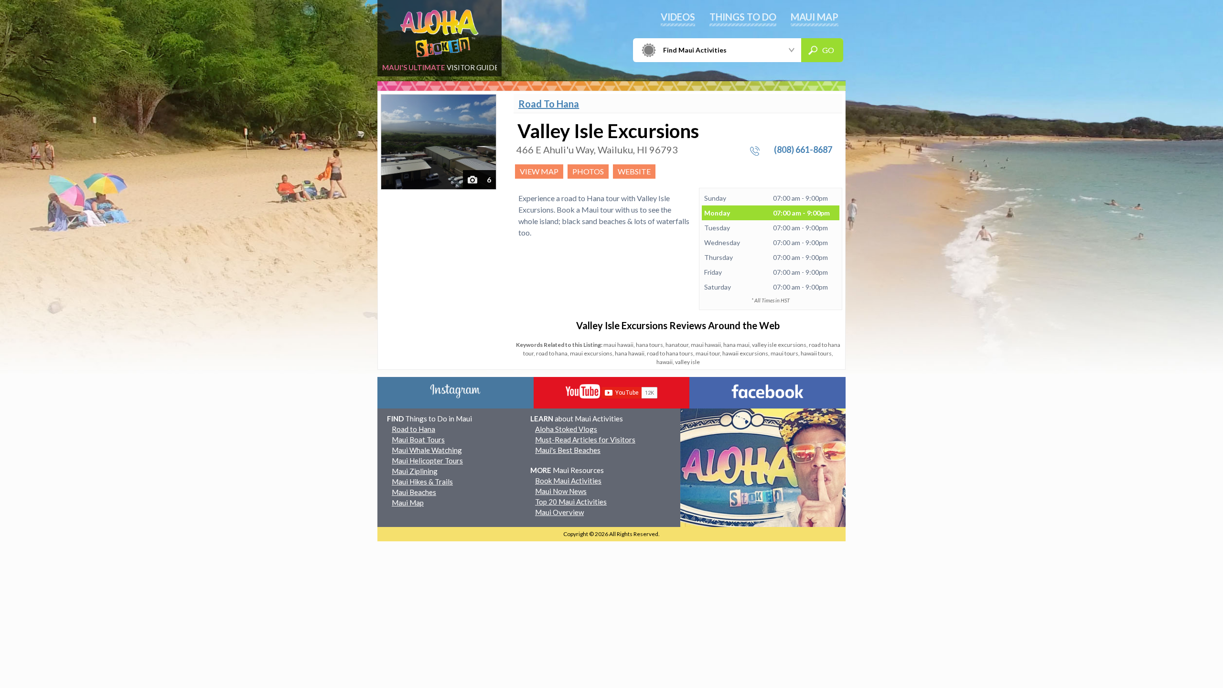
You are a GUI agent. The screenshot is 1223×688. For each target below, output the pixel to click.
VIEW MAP (539, 171)
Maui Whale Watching (427, 450)
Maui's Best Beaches (568, 450)
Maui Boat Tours (418, 439)
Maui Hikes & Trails (422, 481)
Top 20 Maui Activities (571, 501)
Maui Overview (559, 512)
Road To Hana (548, 103)
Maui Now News (561, 491)
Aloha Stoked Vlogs (566, 429)
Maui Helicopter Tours (427, 460)
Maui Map (408, 502)
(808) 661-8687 (803, 149)
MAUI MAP (814, 16)
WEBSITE (634, 171)
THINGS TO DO (742, 16)
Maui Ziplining (415, 471)
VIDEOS (678, 16)
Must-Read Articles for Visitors (585, 439)
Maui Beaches (414, 492)
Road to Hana (413, 429)
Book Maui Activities (568, 480)
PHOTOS (588, 171)
